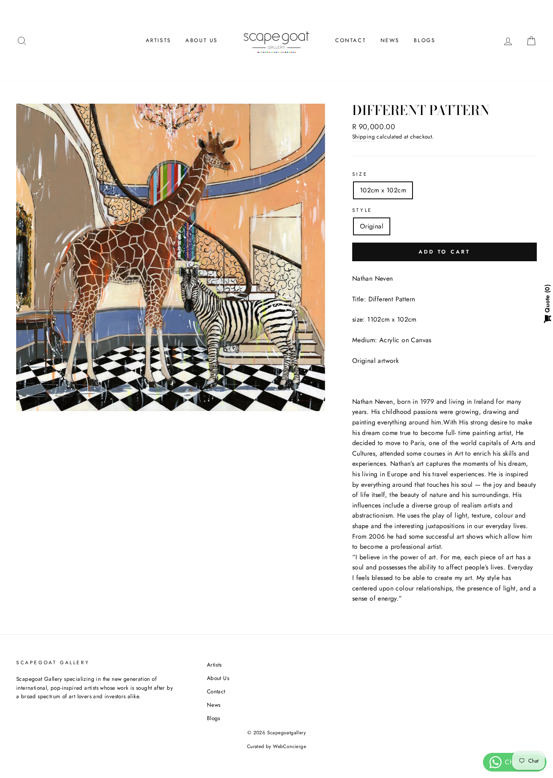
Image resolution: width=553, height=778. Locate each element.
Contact (350, 40)
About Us (201, 40)
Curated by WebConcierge (276, 746)
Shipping (363, 136)
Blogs (424, 40)
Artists (158, 40)
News (390, 40)
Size (360, 174)
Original (371, 226)
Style (362, 210)
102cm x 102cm (383, 190)
